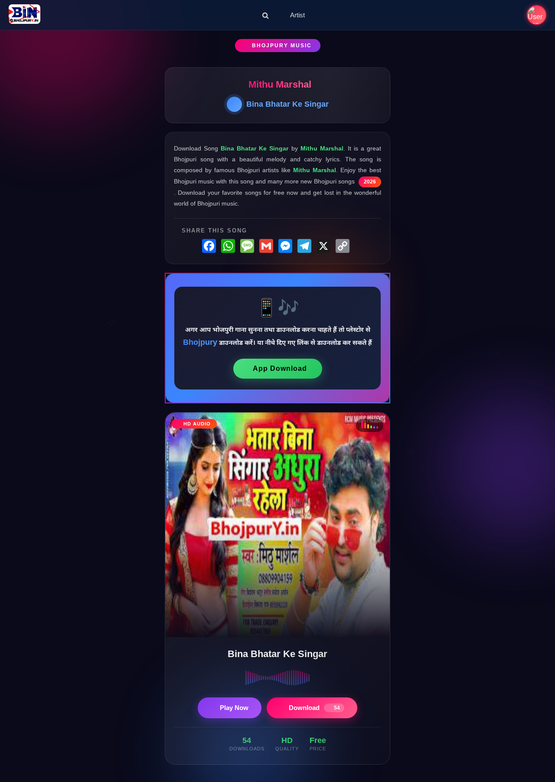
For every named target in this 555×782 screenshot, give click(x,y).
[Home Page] (24, 15)
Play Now (234, 707)
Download (314, 707)
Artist (297, 15)
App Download (280, 368)
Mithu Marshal (279, 84)
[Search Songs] (265, 15)
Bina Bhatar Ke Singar (287, 104)
